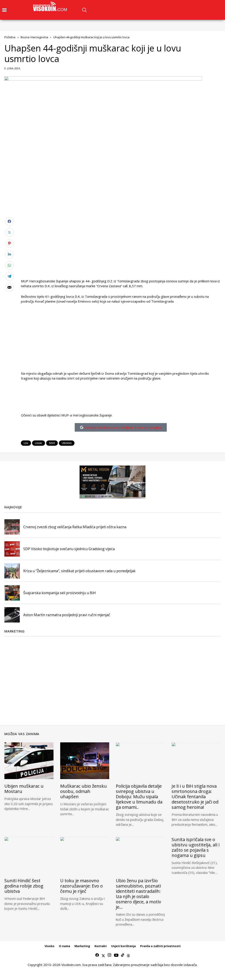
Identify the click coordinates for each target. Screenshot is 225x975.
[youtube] (116, 955)
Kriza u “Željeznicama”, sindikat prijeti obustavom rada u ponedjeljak (79, 570)
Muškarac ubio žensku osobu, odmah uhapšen (83, 791)
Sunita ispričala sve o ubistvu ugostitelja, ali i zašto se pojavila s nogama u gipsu (196, 847)
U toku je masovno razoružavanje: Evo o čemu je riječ (81, 886)
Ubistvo (67, 443)
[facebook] (97, 955)
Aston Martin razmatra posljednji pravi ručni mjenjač (66, 614)
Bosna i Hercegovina (34, 37)
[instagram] (109, 955)
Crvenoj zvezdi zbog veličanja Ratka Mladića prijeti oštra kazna (74, 526)
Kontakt (100, 946)
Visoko (49, 946)
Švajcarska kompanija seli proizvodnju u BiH (59, 592)
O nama (64, 946)
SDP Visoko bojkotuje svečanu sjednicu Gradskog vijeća (69, 548)
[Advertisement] (121, 248)
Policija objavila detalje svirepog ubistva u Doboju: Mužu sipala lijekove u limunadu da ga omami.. (139, 796)
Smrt (52, 443)
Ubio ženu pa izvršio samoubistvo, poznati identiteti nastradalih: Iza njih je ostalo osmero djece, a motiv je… (138, 894)
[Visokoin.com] (50, 6)
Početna (9, 37)
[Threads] (128, 955)
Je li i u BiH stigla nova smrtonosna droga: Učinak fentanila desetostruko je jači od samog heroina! (195, 796)
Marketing (82, 946)
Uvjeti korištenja (123, 946)
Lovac (38, 443)
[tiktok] (122, 955)
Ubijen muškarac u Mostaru (24, 788)
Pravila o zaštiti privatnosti (160, 946)
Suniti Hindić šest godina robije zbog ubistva (23, 886)
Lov (26, 443)
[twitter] (103, 955)
